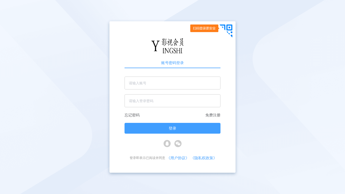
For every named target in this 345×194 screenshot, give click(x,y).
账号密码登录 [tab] (172, 63)
